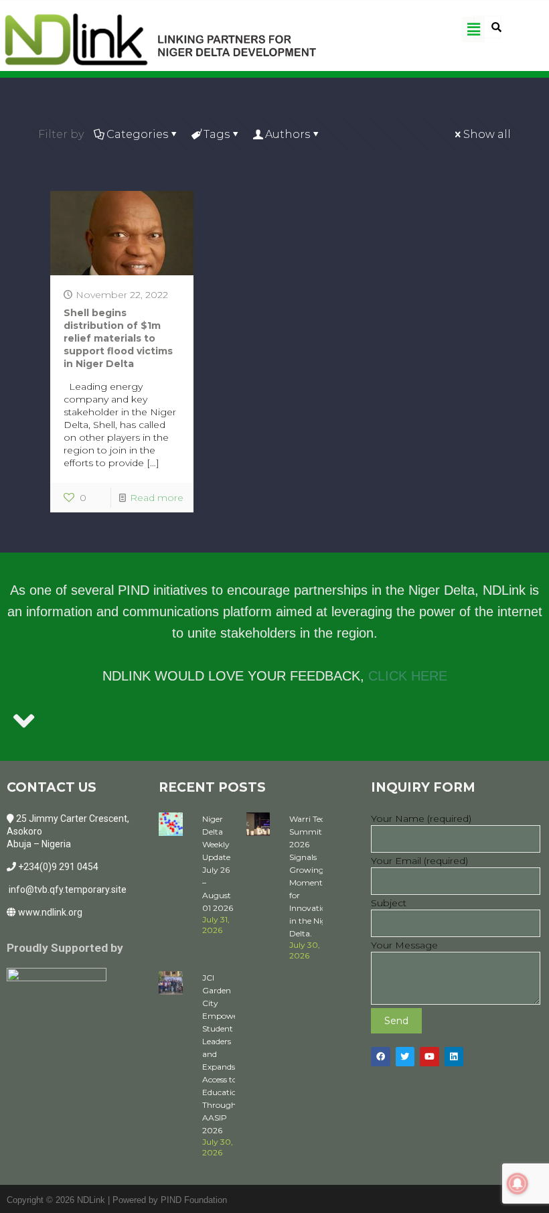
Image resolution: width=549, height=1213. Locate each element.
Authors (287, 134)
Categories (137, 134)
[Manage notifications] (517, 1183)
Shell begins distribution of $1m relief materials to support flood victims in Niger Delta (118, 338)
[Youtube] (429, 1056)
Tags (217, 134)
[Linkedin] (454, 1056)
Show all (487, 134)
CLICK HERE (407, 675)
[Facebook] (380, 1056)
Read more (156, 498)
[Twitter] (405, 1056)
